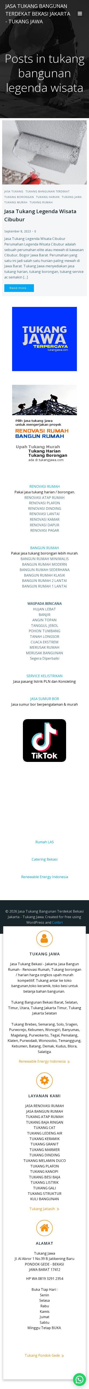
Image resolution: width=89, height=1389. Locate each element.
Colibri (57, 922)
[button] (79, 1379)
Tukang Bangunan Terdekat (47, 191)
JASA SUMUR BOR (44, 698)
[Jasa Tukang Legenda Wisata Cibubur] (44, 152)
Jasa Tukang (13, 191)
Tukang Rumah (41, 202)
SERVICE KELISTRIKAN (45, 676)
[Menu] (80, 13)
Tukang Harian (48, 197)
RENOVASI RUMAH (44, 486)
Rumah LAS (44, 842)
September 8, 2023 (17, 231)
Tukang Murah (15, 202)
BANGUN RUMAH (44, 548)
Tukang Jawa (72, 197)
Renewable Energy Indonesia (44, 876)
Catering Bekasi (44, 859)
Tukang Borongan (19, 197)
